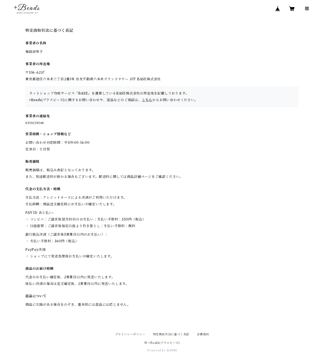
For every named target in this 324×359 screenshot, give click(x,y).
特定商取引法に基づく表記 (171, 334)
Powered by (157, 350)
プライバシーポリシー (130, 334)
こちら (147, 100)
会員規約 (203, 334)
